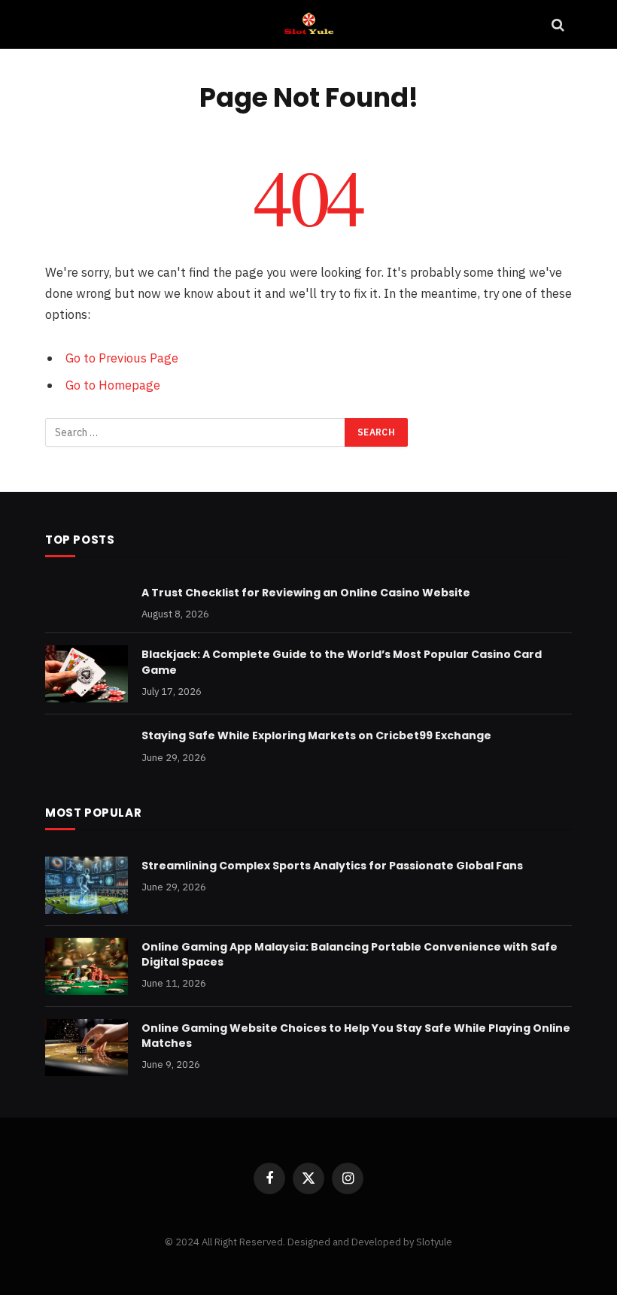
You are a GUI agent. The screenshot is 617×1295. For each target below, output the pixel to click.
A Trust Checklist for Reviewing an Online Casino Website (305, 592)
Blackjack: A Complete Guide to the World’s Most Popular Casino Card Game (341, 662)
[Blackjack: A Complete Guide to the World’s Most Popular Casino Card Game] (86, 673)
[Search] (556, 24)
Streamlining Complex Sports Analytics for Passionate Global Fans (332, 865)
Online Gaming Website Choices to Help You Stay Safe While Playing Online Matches (355, 1036)
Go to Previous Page (121, 358)
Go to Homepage (112, 385)
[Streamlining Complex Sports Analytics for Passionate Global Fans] (86, 885)
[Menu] (62, 24)
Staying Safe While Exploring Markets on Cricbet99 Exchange (316, 735)
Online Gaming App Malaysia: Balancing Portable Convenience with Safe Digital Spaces (349, 954)
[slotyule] (308, 24)
